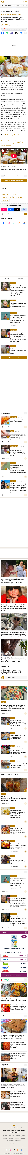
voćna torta (5, 191)
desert (20, 197)
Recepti (9, 9)
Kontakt (18, 1143)
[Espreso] (18, 1136)
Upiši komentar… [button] (10, 677)
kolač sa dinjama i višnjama (10, 194)
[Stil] (2, 1)
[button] (25, 25)
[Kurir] (5, 1136)
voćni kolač (5, 200)
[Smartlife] (17, 1138)
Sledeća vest (20, 176)
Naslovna (3, 9)
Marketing (12, 1143)
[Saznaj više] (25, 979)
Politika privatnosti (9, 1146)
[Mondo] (11, 1136)
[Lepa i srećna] (11, 1138)
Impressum (6, 1143)
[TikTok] (17, 209)
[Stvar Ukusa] (18, 1141)
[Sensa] (23, 1138)
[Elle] (23, 1136)
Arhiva (22, 1143)
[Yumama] (10, 1141)
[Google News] (24, 209)
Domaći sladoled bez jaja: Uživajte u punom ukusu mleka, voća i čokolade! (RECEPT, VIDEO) (12, 143)
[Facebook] (11, 209)
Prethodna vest (8, 176)
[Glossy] (5, 1138)
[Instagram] (4, 209)
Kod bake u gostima (11, 135)
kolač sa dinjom (6, 197)
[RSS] (19, 223)
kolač (15, 197)
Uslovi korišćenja (19, 1146)
